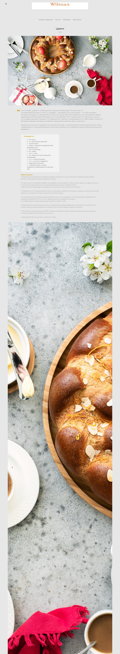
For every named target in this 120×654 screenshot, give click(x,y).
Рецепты (58, 20)
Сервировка (67, 20)
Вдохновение (77, 20)
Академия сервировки (46, 20)
